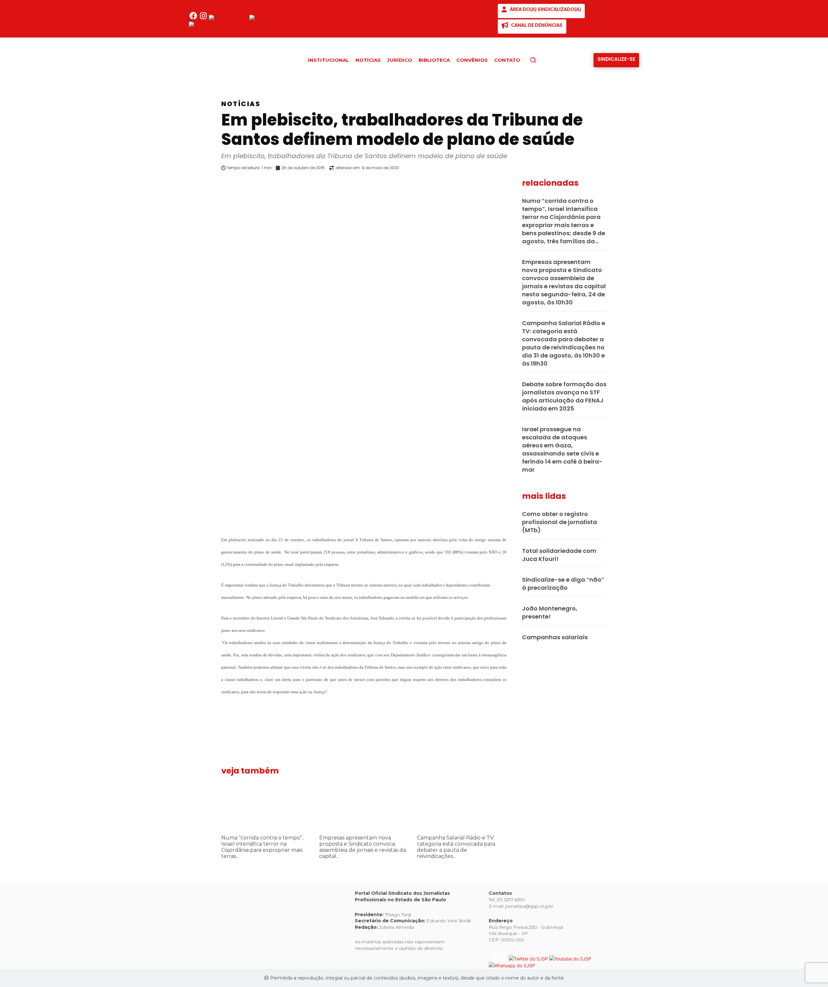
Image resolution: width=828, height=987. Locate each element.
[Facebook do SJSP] (194, 18)
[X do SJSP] (229, 18)
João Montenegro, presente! (549, 612)
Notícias (240, 103)
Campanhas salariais (555, 637)
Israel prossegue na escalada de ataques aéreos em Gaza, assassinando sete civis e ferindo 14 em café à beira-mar (562, 449)
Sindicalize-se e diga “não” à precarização (563, 584)
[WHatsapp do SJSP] (212, 25)
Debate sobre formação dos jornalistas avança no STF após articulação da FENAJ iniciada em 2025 (564, 396)
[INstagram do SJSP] (204, 18)
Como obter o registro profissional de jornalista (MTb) (559, 522)
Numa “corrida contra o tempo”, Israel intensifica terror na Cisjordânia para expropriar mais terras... (262, 847)
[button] (544, 60)
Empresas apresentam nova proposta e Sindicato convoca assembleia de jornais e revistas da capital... (362, 847)
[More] (512, 184)
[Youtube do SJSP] (270, 18)
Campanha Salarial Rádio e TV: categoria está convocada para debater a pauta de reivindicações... (456, 847)
